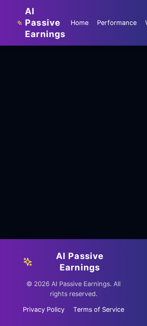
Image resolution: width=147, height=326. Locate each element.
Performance (117, 22)
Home (79, 22)
